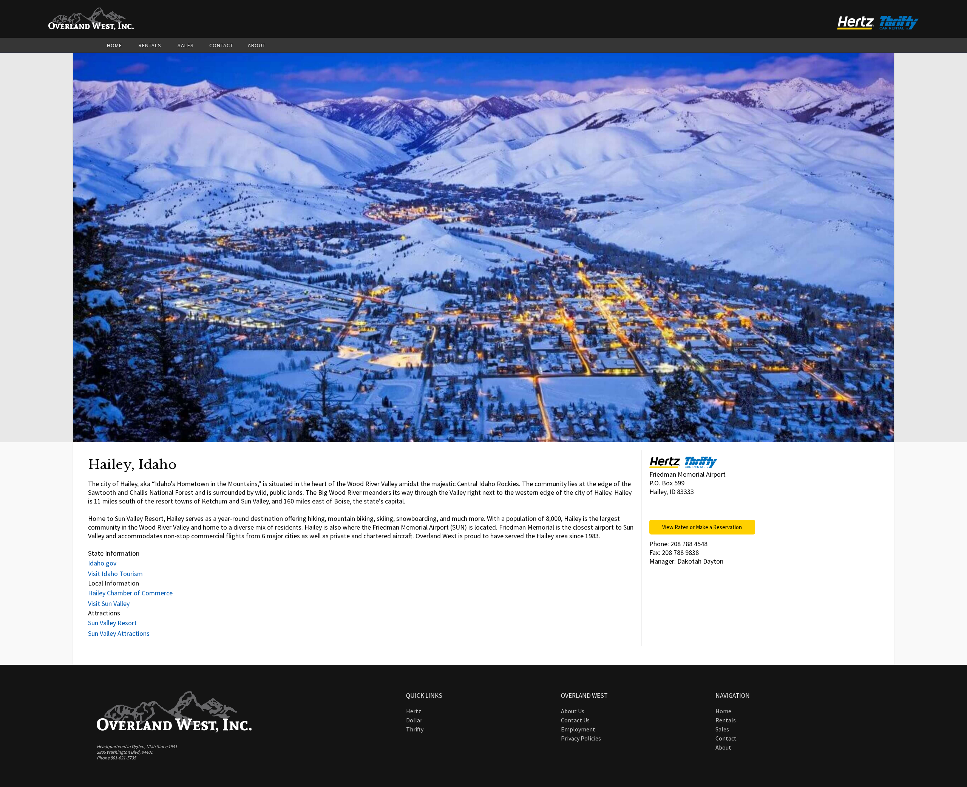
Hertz (413, 711)
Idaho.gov (102, 563)
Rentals (150, 45)
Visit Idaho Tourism (115, 573)
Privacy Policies (581, 738)
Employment (578, 729)
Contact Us (575, 720)
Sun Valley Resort (112, 622)
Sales (186, 45)
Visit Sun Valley (109, 603)
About (257, 45)
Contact (221, 45)
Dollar (414, 720)
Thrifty (414, 729)
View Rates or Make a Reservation (702, 527)
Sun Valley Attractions (119, 633)
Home (114, 45)
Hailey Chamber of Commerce (130, 593)
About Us (572, 711)
